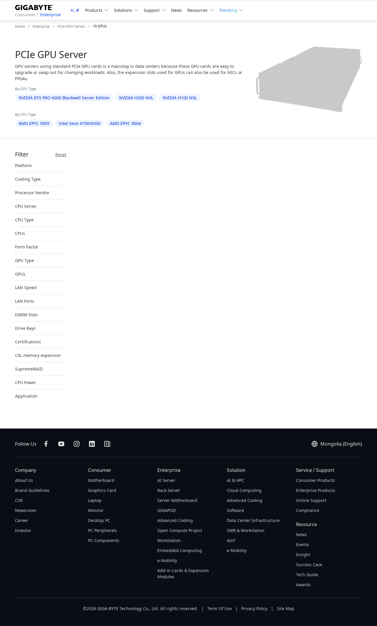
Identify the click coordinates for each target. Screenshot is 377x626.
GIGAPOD (166, 510)
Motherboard (101, 480)
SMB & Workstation (245, 530)
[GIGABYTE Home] (36, 6)
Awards (303, 584)
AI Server (166, 480)
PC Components (103, 540)
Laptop (95, 500)
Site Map (285, 608)
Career (21, 520)
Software (235, 510)
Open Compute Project (179, 530)
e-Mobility (167, 560)
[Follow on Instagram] (76, 444)
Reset (60, 154)
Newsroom (25, 510)
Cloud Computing (244, 490)
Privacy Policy (254, 608)
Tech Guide (307, 574)
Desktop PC (99, 520)
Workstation (169, 540)
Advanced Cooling (175, 520)
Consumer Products (315, 480)
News (176, 10)
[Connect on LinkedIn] (92, 444)
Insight (303, 554)
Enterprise (50, 14)
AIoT (231, 540)
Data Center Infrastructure (253, 520)
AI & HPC (235, 480)
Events (302, 544)
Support (152, 10)
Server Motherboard (177, 500)
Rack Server (168, 490)
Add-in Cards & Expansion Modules (183, 573)
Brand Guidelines (32, 490)
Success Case (309, 564)
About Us (24, 480)
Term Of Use (219, 608)
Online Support (311, 500)
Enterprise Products (315, 490)
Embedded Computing (179, 550)
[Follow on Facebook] (46, 444)
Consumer (25, 14)
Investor (23, 530)
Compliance (307, 510)
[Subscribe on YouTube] (61, 444)
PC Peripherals (102, 530)
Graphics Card (102, 490)
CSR (19, 500)
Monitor (96, 510)
